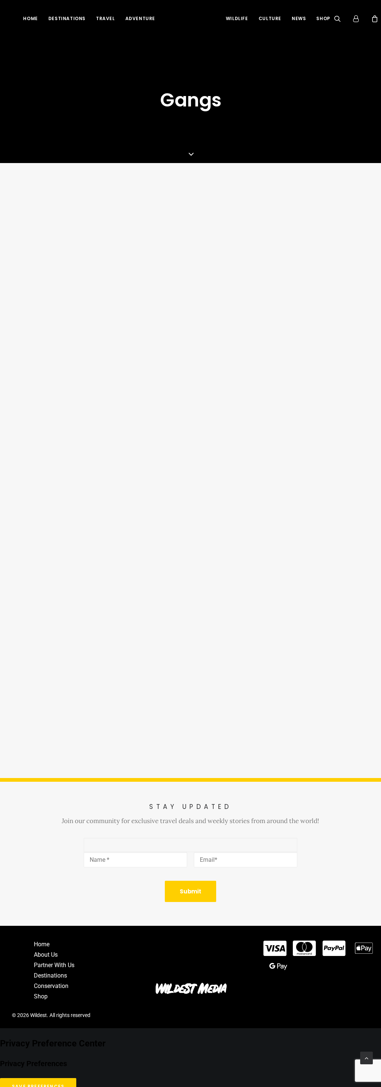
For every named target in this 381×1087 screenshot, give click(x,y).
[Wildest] (190, 18)
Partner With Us (54, 965)
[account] (359, 18)
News (299, 18)
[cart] (374, 18)
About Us (46, 954)
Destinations (67, 18)
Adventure (140, 18)
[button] (342, 18)
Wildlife (237, 18)
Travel (105, 18)
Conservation (51, 985)
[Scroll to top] (366, 1057)
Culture (270, 18)
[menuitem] (30, 18)
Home (30, 18)
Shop (323, 18)
